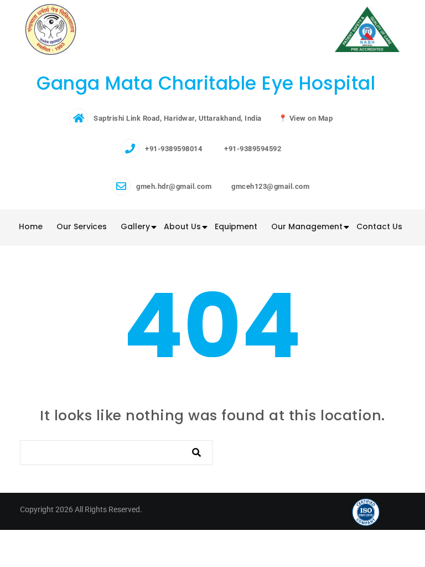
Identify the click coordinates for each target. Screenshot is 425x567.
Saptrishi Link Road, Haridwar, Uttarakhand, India (178, 118)
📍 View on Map (305, 118)
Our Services (81, 226)
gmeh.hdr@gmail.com (173, 186)
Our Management (307, 226)
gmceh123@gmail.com (270, 186)
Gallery (135, 226)
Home (31, 226)
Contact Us (379, 226)
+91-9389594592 (252, 149)
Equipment (236, 226)
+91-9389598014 (173, 149)
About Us (182, 226)
